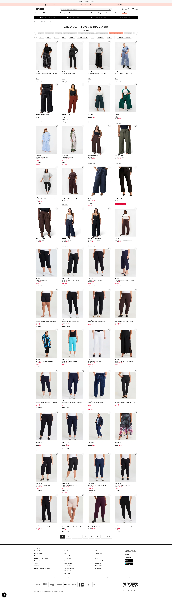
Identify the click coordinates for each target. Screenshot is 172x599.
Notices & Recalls (68, 570)
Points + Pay (37, 555)
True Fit (36, 563)
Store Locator (67, 558)
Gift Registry (67, 565)
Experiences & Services (70, 560)
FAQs (65, 553)
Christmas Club (98, 565)
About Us (97, 558)
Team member (127, 578)
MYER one (97, 550)
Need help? (4, 594)
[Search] (110, 9)
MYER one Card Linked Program (42, 568)
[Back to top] (168, 596)
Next (136, 33)
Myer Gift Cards (98, 553)
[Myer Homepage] (40, 9)
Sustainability (98, 563)
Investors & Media (99, 560)
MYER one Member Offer (120, 204)
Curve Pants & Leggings (52, 21)
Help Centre (67, 550)
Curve (45, 21)
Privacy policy (118, 578)
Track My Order (38, 550)
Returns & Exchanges (39, 560)
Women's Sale (40, 21)
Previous (35, 33)
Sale (35, 21)
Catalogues (37, 565)
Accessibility (67, 573)
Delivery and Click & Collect (41, 558)
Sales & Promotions (69, 568)
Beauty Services (68, 563)
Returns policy (44, 578)
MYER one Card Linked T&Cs (106, 578)
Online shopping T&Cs (70, 578)
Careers (97, 555)
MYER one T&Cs (93, 578)
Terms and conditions (82, 578)
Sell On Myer (98, 568)
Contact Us (67, 555)
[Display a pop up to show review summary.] (43, 326)
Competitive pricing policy (56, 578)
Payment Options (38, 553)
